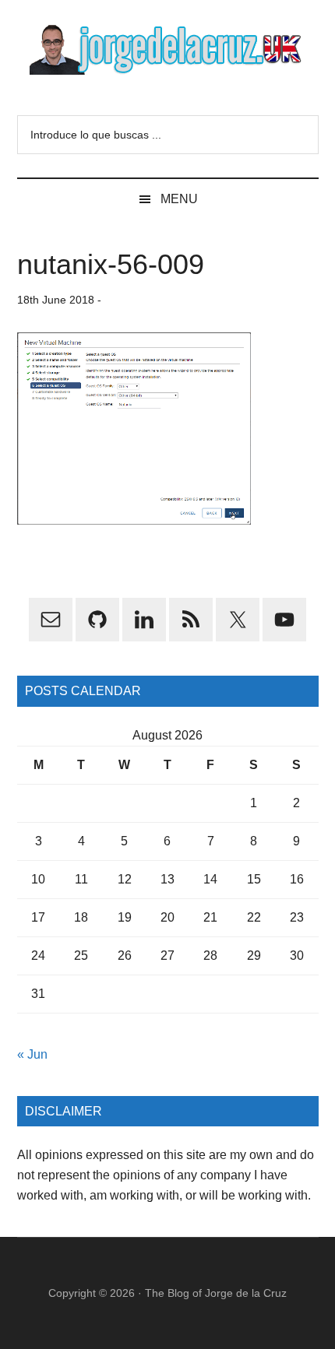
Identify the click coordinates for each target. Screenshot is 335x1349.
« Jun (32, 1054)
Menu (179, 199)
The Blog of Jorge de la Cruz (216, 1293)
